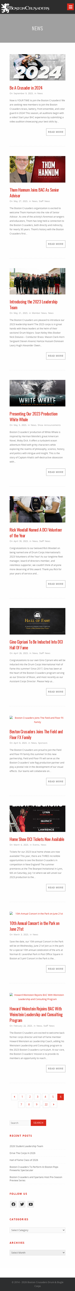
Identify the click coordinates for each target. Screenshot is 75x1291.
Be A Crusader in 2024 (26, 88)
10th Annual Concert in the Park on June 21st (34, 926)
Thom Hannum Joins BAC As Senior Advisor (34, 193)
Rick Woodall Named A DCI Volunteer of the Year (36, 532)
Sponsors (42, 742)
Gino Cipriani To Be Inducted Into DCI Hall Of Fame (36, 644)
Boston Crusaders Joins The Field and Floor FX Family (36, 734)
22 (46, 1104)
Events (36, 844)
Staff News (44, 201)
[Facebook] (13, 1204)
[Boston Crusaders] (25, 12)
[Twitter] (22, 1204)
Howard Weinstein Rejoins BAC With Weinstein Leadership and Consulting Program (36, 1014)
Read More (55, 132)
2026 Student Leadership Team (26, 1146)
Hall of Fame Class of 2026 (24, 1160)
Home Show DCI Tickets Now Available (37, 839)
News (40, 93)
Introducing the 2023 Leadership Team (34, 304)
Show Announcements (49, 425)
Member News (39, 313)
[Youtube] (30, 1204)
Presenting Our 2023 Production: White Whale (34, 416)
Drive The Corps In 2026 (22, 1153)
